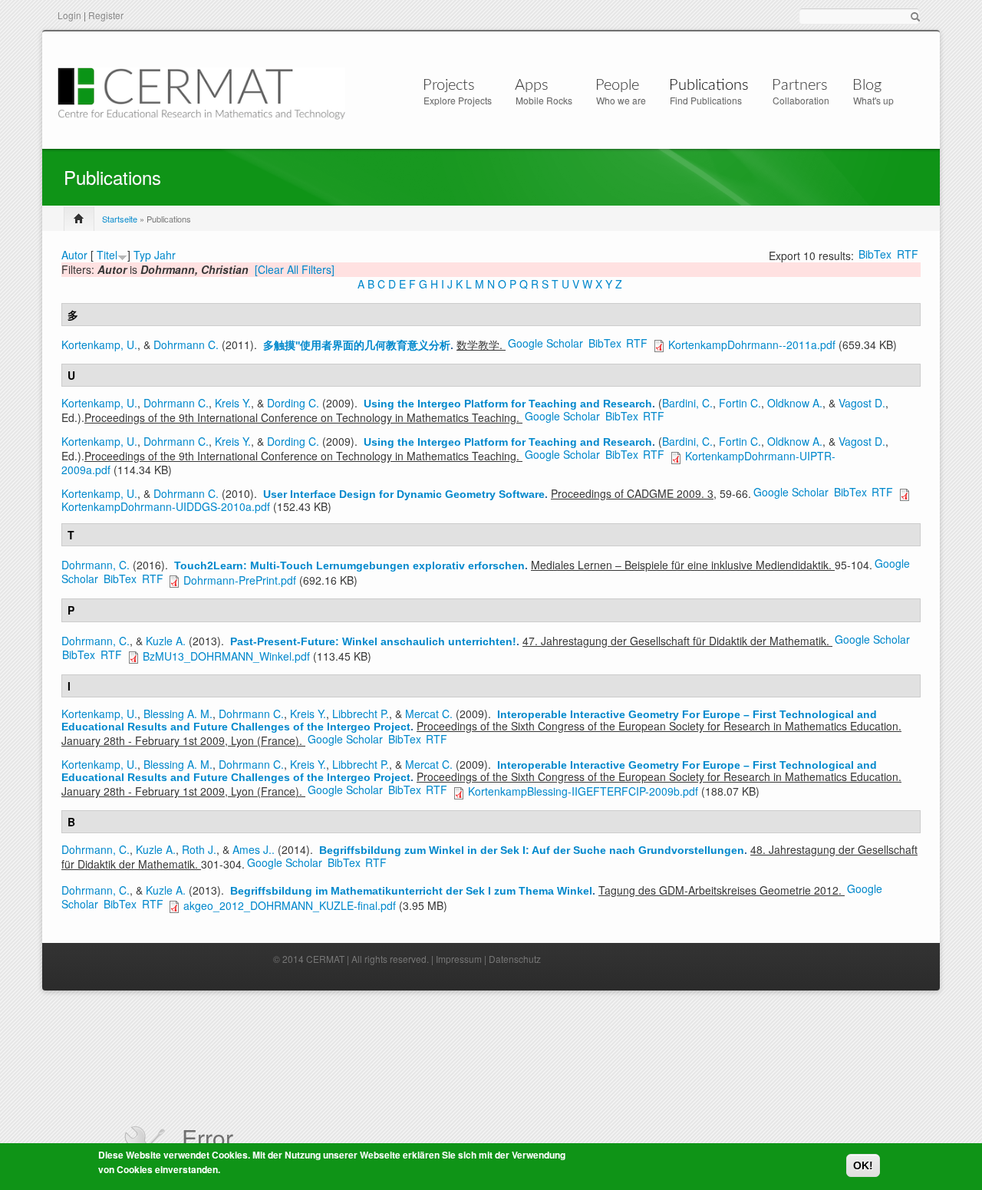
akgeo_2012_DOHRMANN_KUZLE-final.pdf (289, 905)
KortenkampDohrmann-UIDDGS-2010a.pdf (165, 506)
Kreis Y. (233, 402)
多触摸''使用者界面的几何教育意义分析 (356, 345)
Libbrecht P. (360, 713)
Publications (709, 85)
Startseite (119, 219)
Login (69, 14)
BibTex (874, 254)
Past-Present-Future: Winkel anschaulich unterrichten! (373, 641)
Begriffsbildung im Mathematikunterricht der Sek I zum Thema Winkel (411, 891)
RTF (907, 254)
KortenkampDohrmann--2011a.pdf (751, 344)
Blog (866, 85)
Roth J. (199, 849)
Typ (142, 254)
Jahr (165, 254)
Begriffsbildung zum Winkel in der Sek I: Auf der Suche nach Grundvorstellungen (531, 850)
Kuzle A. (166, 640)
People (617, 85)
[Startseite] (201, 91)
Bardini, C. (687, 402)
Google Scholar (545, 343)
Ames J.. (253, 849)
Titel (107, 254)
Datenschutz (515, 958)
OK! (863, 1165)
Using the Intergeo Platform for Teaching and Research (508, 403)
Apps (532, 85)
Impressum (459, 958)
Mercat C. (429, 713)
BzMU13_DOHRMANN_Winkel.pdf (226, 656)
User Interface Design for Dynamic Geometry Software (404, 494)
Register (106, 14)
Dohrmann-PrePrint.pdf (239, 580)
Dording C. (293, 402)
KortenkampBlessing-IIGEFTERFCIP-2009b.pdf (583, 791)
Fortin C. (740, 402)
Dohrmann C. (186, 344)
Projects (449, 85)
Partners (800, 85)
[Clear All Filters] (294, 269)
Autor (74, 254)
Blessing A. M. (178, 713)
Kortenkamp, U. (99, 344)
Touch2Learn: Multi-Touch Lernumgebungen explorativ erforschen (349, 565)
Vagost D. (862, 402)
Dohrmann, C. (95, 564)
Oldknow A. (794, 402)
